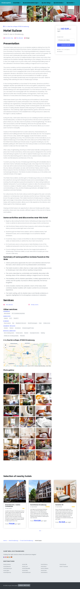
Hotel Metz (25, 570)
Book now (66, 45)
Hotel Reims (44, 572)
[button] (42, 20)
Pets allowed (19, 38)
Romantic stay (9, 38)
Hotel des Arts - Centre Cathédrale (12, 505)
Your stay (60, 37)
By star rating (46, 3)
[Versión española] (7, 558)
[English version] (6, 558)
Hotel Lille (24, 564)
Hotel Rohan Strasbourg (38, 505)
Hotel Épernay (7, 572)
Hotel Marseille (26, 568)
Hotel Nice (43, 566)
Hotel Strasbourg (13, 540)
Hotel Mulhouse (26, 572)
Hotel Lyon (25, 566)
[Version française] (4, 558)
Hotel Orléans (44, 568)
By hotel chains (58, 3)
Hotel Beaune (7, 566)
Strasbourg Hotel (6, 2)
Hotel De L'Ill (59, 505)
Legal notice (24, 585)
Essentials (16, 3)
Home (5, 540)
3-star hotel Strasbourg (26, 540)
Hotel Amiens (7, 564)
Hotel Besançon (7, 568)
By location (70, 3)
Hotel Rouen (63, 564)
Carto (26, 366)
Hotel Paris (44, 570)
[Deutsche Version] (11, 558)
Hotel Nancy (44, 564)
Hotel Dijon (6, 570)
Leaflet (17, 366)
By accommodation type (30, 3)
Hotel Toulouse (64, 566)
